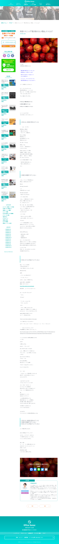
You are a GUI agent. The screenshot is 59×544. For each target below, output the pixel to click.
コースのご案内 (33, 4)
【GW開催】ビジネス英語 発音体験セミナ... (4, 132)
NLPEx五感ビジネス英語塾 (8, 213)
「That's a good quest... (4, 120)
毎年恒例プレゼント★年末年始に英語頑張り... (4, 193)
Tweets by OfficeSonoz (8, 251)
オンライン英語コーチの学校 (8, 206)
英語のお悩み (5, 220)
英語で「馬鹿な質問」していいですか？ (4, 94)
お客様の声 (26, 4)
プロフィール (18, 4)
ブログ (40, 4)
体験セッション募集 (7, 210)
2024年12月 (8, 237)
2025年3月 (8, 235)
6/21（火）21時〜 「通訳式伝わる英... (4, 107)
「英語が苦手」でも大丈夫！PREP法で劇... (4, 156)
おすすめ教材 (5, 221)
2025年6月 (8, 232)
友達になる (8, 69)
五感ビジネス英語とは (7, 208)
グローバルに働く (6, 215)
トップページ (11, 4)
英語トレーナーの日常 (7, 223)
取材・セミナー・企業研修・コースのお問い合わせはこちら (29, 537)
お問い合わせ (48, 4)
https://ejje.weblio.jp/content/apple (27, 286)
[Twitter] (8, 55)
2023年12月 (8, 245)
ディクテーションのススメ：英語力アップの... (4, 168)
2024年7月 (8, 240)
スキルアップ (5, 218)
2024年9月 (8, 239)
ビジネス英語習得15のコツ (4, 143)
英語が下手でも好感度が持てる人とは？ (4, 81)
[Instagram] (4, 55)
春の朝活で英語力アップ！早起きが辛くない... (4, 181)
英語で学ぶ (5, 216)
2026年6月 (8, 229)
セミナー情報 (5, 211)
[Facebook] (12, 55)
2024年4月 (8, 242)
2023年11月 (8, 247)
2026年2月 (8, 230)
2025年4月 (8, 234)
